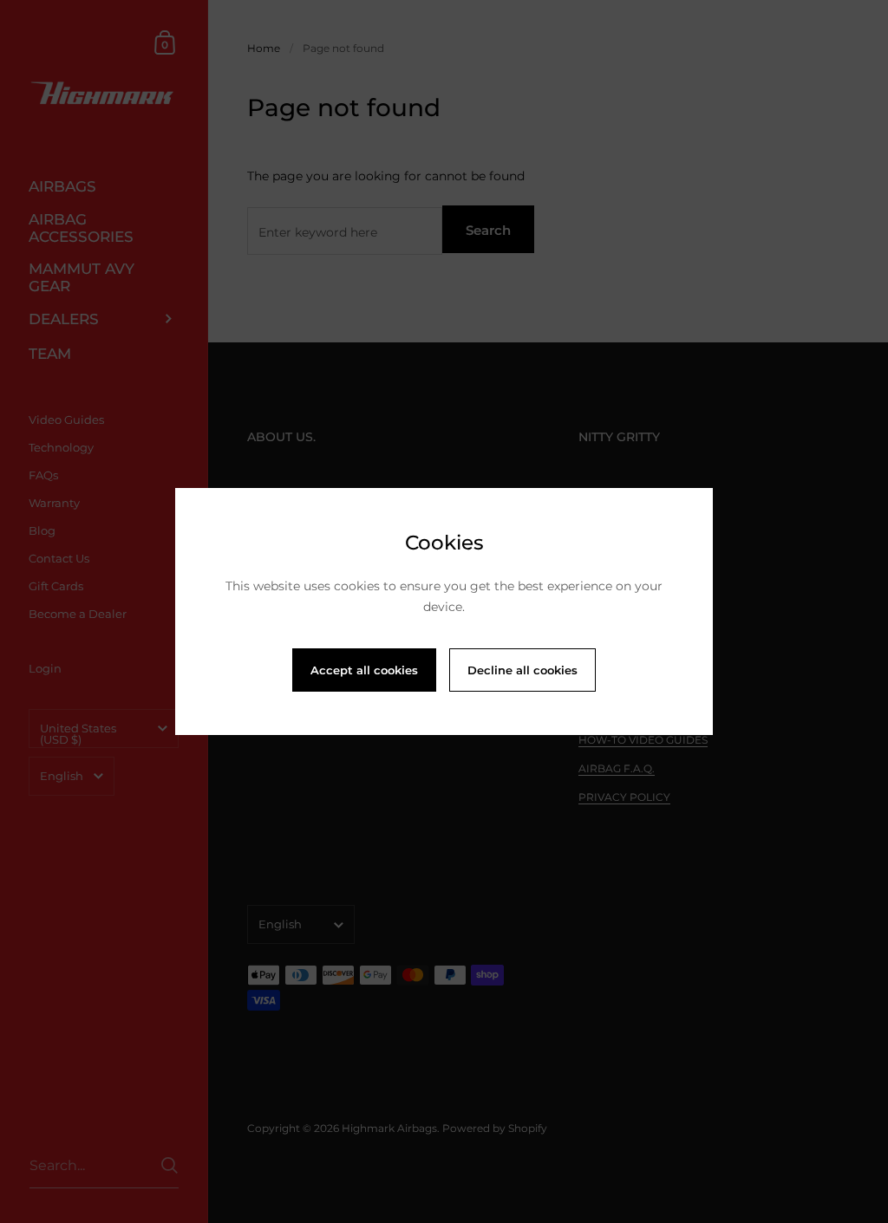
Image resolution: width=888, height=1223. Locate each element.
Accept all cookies (364, 670)
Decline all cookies (522, 670)
